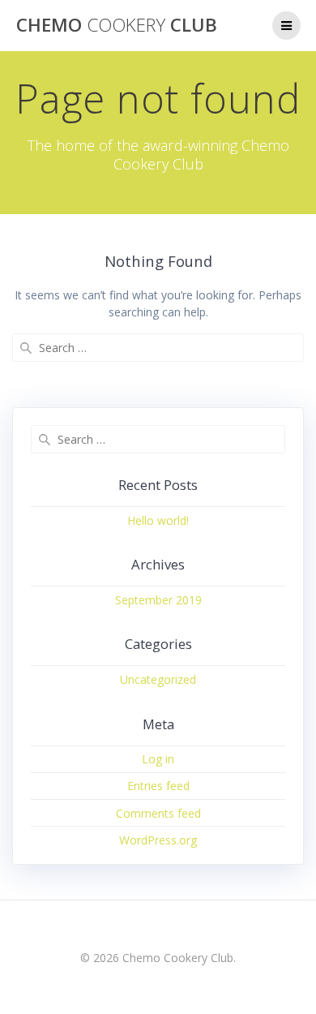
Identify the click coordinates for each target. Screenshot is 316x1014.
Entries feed (158, 785)
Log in (158, 759)
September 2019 (158, 600)
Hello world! (158, 520)
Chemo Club (116, 25)
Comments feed (158, 813)
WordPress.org (158, 840)
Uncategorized (158, 679)
